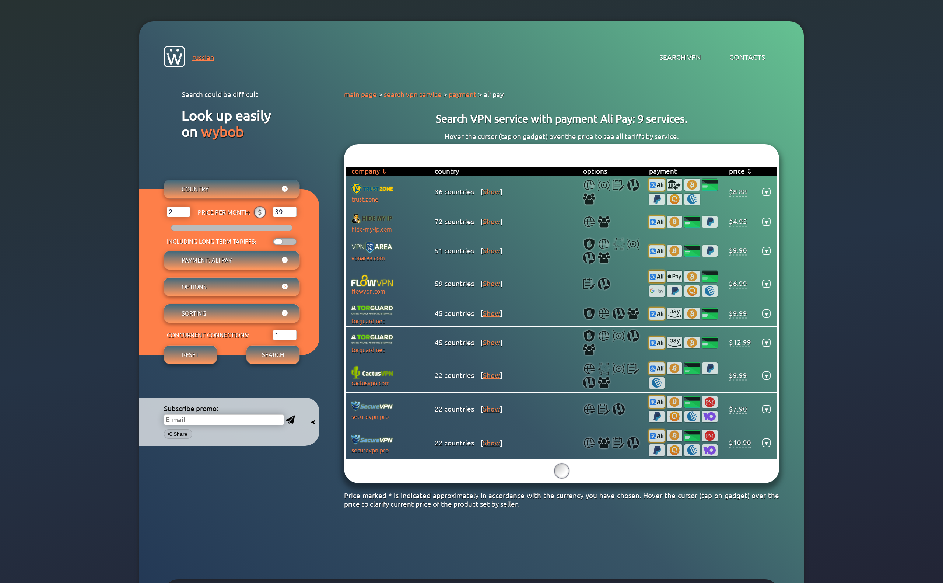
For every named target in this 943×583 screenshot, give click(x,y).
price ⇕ (740, 171)
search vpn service (413, 94)
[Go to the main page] (174, 57)
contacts (747, 57)
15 (562, 470)
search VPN (680, 57)
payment (463, 94)
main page (360, 94)
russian (203, 57)
